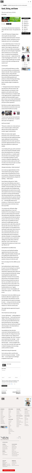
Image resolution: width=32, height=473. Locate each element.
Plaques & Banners (3, 423)
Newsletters (2, 410)
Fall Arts (26, 417)
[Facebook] (7, 24)
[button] (28, 1)
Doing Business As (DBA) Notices (6, 465)
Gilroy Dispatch (13, 445)
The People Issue (27, 425)
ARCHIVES (18, 398)
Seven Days (10, 416)
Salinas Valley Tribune (14, 453)
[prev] (1, 5)
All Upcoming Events (27, 410)
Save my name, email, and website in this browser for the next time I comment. (10, 381)
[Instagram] (18, 438)
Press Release (2, 417)
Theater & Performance (11, 431)
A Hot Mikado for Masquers (16, 392)
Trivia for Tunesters (4, 392)
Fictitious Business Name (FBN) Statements (6, 464)
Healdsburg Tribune (14, 446)
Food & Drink (18, 423)
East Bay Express (4, 445)
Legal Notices (4, 463)
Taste (25, 423)
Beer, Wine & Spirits (19, 410)
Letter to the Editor (3, 416)
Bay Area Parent (4, 452)
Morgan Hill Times (14, 451)
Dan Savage (4, 14)
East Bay (3, 453)
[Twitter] (9, 24)
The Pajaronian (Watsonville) (15, 454)
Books (9, 423)
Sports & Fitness (10, 430)
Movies (9, 426)
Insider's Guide (26, 419)
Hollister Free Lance (14, 447)
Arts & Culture (18, 417)
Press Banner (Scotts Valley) (15, 452)
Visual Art (10, 433)
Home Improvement (19, 424)
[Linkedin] (10, 24)
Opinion (9, 415)
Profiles (9, 417)
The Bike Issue (26, 424)
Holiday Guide (26, 418)
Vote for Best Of (2, 422)
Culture (9, 424)
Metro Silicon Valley (4, 447)
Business (10, 410)
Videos (9, 432)
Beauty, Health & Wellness (20, 418)
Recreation (18, 425)
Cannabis (18, 419)
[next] (2, 5)
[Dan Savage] (4, 365)
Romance (18, 426)
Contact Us (2, 415)
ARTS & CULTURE (11, 419)
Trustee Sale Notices (4, 466)
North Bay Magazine (4, 454)
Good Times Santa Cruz (5, 446)
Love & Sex (10, 425)
